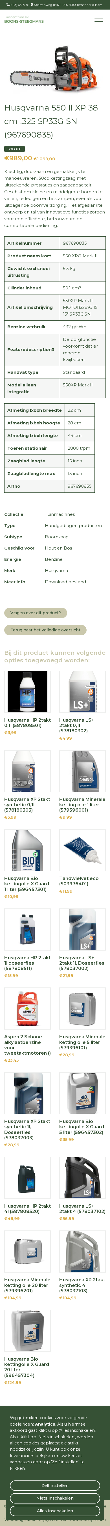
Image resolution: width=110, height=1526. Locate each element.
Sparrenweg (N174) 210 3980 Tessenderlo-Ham (67, 5)
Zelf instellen (55, 1485)
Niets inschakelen (55, 1498)
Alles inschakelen (55, 1510)
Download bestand (65, 581)
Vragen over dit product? (35, 612)
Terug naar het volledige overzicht (45, 630)
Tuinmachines (60, 514)
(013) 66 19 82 (19, 5)
